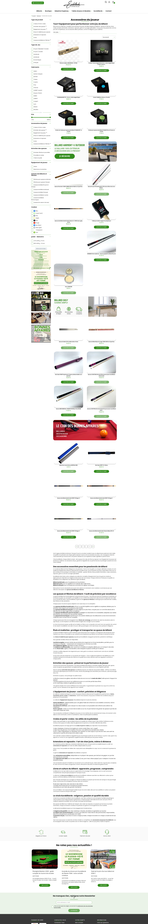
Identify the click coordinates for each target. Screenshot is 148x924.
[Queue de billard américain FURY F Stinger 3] (68, 519)
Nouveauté (106, 37)
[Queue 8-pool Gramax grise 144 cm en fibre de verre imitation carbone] (101, 174)
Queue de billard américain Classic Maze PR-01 (101, 532)
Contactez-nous (59, 922)
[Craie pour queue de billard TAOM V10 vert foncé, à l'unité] (101, 118)
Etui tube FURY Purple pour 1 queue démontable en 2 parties (68, 376)
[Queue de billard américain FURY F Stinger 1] (101, 486)
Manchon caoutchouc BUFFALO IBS (69, 466)
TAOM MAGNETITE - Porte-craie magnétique (68, 98)
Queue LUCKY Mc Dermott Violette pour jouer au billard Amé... (101, 410)
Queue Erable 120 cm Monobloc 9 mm (68, 342)
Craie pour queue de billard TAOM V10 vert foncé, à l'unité (101, 132)
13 (90, 546)
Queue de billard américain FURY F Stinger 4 (68, 499)
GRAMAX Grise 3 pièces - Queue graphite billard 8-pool (101, 254)
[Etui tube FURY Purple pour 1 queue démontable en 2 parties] (68, 362)
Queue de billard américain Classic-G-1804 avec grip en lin (68, 222)
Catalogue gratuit (38, 3)
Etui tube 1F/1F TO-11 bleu (101, 466)
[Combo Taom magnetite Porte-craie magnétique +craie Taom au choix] (101, 51)
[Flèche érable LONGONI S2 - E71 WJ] (68, 51)
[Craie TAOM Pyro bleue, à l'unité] (101, 85)
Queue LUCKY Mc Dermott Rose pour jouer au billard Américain (101, 376)
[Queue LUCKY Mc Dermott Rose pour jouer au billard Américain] (101, 362)
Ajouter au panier (68, 69)
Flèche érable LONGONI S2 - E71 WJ (68, 64)
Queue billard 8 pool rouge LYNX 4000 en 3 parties (101, 342)
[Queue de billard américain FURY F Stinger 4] (68, 486)
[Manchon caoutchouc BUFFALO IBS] (68, 453)
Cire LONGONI (68, 287)
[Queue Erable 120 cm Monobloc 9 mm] (68, 329)
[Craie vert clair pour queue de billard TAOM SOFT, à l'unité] (68, 118)
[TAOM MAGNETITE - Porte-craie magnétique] (68, 85)
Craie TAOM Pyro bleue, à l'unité (101, 98)
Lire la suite (45, 885)
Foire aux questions (103, 922)
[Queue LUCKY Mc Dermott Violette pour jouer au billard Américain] (101, 397)
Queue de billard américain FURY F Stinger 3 (68, 532)
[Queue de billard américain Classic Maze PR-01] (101, 519)
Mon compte (79, 922)
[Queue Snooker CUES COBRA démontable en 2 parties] (68, 174)
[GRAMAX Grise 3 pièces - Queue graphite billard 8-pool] (101, 241)
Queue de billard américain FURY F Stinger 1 (101, 499)
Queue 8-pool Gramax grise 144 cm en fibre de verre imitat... (101, 188)
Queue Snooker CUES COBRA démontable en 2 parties (68, 187)
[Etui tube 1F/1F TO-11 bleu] (101, 453)
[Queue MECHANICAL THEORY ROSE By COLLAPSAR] (68, 397)
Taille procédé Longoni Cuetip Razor (101, 221)
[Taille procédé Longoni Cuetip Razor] (101, 209)
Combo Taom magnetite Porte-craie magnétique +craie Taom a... (101, 64)
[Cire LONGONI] (68, 274)
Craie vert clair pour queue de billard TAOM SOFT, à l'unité (68, 132)
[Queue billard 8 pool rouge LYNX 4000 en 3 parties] (101, 329)
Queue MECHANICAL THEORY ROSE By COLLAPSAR (68, 409)
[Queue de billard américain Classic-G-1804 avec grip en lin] (68, 209)
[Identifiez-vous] (109, 2)
